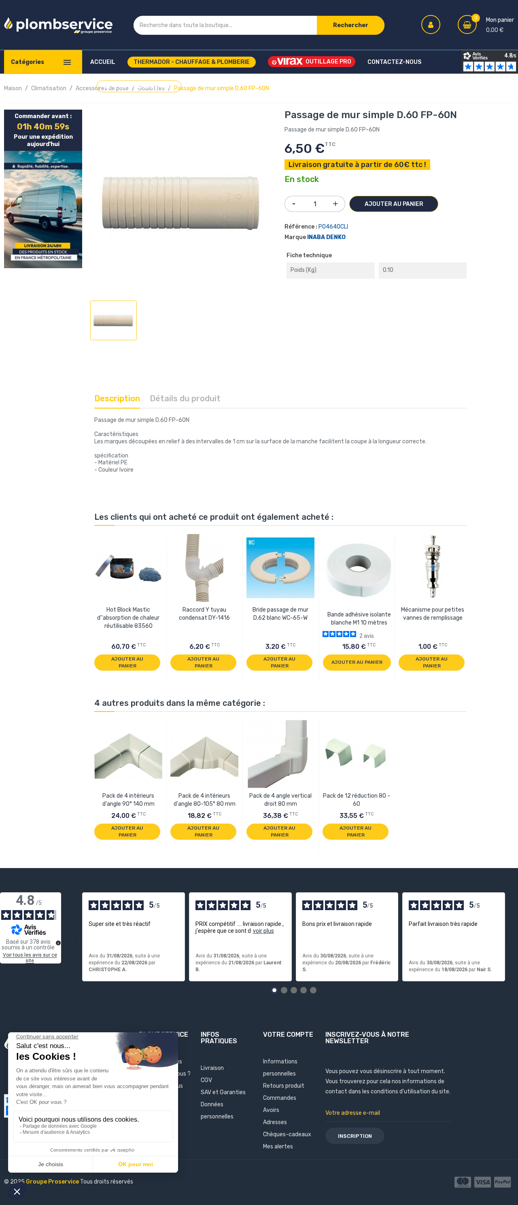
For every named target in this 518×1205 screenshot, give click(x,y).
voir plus (263, 931)
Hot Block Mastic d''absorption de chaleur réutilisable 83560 (128, 617)
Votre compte (288, 1034)
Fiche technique (309, 255)
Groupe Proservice (53, 1181)
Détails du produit (185, 398)
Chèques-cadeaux (287, 1134)
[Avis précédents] (75, 936)
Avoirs (271, 1110)
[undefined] (58, 943)
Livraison (212, 1068)
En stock (301, 179)
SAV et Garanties (223, 1092)
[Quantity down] (294, 201)
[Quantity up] (335, 202)
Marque (295, 237)
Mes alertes (278, 1146)
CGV (206, 1080)
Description (117, 398)
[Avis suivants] (511, 936)
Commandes (279, 1098)
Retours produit (283, 1085)
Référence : (300, 226)
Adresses (275, 1122)
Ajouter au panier (394, 204)
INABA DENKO (326, 237)
